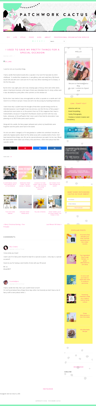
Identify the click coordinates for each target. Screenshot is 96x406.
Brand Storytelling (74, 111)
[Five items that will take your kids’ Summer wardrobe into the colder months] (71, 239)
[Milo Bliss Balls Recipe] (71, 334)
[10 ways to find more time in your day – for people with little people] (40, 173)
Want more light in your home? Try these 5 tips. (55, 213)
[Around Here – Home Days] (25, 202)
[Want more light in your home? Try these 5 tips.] (55, 202)
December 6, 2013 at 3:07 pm (17, 284)
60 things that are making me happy (55, 184)
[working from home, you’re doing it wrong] (25, 173)
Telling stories (40, 212)
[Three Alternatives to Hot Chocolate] (71, 318)
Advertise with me (74, 108)
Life (11, 156)
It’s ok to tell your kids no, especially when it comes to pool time (85, 279)
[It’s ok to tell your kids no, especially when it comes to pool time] (71, 280)
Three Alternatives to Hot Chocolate (85, 315)
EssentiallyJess (14, 281)
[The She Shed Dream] (10, 202)
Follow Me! (68, 372)
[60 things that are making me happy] (55, 173)
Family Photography (74, 114)
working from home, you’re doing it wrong (25, 184)
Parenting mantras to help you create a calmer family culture (85, 298)
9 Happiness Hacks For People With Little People (10, 184)
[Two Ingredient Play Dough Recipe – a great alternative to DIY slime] (71, 259)
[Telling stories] (40, 202)
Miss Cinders (14, 247)
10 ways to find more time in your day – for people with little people (39, 186)
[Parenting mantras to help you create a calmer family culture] (71, 299)
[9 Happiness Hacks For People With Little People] (10, 173)
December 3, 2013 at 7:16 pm (17, 249)
